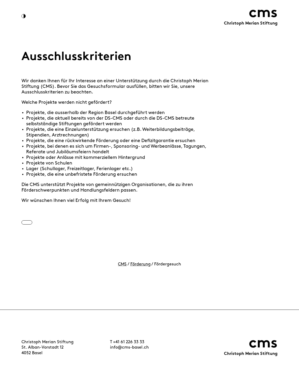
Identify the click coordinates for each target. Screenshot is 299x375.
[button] (26, 222)
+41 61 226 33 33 (128, 342)
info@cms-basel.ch (129, 348)
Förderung (140, 264)
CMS (122, 264)
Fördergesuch (167, 264)
